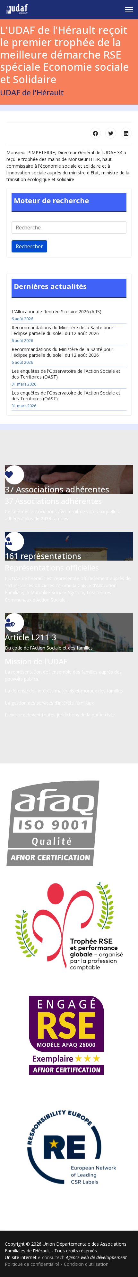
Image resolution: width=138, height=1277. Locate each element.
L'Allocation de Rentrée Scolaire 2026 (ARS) (56, 315)
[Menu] (129, 9)
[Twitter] (110, 133)
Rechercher (29, 246)
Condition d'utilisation (86, 1264)
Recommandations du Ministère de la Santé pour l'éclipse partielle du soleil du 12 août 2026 (62, 333)
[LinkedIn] (126, 133)
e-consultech (51, 1257)
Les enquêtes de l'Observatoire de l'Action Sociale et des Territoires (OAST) (66, 377)
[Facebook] (95, 133)
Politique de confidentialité (32, 1264)
